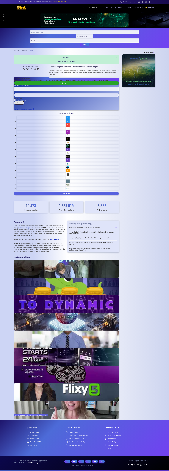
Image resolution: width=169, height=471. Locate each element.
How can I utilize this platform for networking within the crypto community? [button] (89, 238)
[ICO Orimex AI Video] (66, 374)
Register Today (67, 83)
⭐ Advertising (149, 7)
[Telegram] (150, 1)
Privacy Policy (112, 438)
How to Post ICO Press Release (78, 435)
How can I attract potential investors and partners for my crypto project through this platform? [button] (91, 243)
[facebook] (135, 464)
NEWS (129, 7)
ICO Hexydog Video (20, 415)
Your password (18, 98)
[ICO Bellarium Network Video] (66, 339)
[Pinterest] (144, 464)
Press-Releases (34, 438)
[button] (117, 57)
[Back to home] (20, 8)
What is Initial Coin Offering (77, 442)
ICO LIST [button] (105, 7)
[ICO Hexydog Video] (66, 410)
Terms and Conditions (114, 435)
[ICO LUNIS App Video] (66, 357)
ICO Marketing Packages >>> (38, 463)
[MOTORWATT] (138, 70)
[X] (139, 1)
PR (111, 7)
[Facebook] (142, 1)
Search (84, 44)
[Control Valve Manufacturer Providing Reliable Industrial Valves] (66, 269)
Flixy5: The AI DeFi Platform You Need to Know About (28, 415)
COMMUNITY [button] (93, 7)
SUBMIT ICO (121, 7)
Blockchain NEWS (35, 442)
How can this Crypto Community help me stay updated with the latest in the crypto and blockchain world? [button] (91, 232)
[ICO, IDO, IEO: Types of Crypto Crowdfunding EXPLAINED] (66, 286)
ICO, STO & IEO (34, 432)
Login (134, 2)
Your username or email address (22, 92)
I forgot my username (20, 109)
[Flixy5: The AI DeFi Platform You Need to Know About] (66, 392)
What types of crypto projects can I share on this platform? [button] (84, 227)
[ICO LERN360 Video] (66, 322)
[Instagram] (146, 1)
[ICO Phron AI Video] (66, 304)
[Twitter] (129, 464)
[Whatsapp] (141, 464)
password (31, 109)
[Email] (102, 461)
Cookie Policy (112, 442)
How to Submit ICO (74, 432)
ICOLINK (84, 7)
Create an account (113, 445)
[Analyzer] (84, 20)
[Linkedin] (138, 464)
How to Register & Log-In (76, 438)
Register (125, 2)
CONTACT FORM (113, 432)
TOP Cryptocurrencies (75, 445)
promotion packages (24, 228)
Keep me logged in (21, 100)
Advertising (149, 52)
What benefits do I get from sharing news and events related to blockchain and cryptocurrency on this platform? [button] (89, 249)
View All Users (66, 193)
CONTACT (140, 7)
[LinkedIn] (95, 461)
